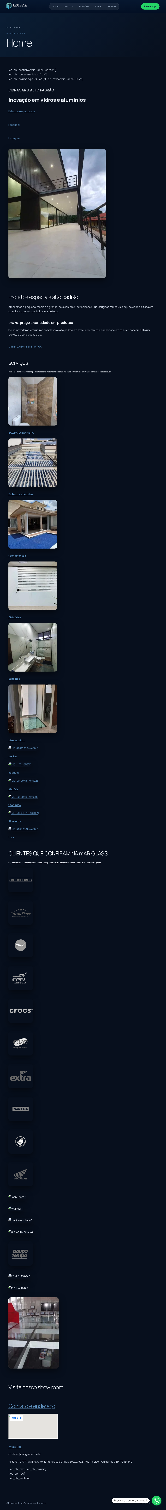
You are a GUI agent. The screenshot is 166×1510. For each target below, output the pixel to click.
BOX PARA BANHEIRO (21, 432)
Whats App (15, 1446)
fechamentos (17, 555)
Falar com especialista (21, 111)
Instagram (14, 138)
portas (12, 756)
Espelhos (14, 678)
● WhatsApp (150, 6)
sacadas (13, 772)
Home (56, 6)
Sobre (98, 6)
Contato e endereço (31, 1406)
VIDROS (13, 789)
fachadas (14, 805)
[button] (156, 1500)
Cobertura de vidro (20, 494)
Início (9, 27)
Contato (111, 6)
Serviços (68, 6)
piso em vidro (16, 740)
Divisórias (14, 617)
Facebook (14, 125)
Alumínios (14, 821)
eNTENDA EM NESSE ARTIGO (25, 346)
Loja (11, 837)
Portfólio (84, 6)
